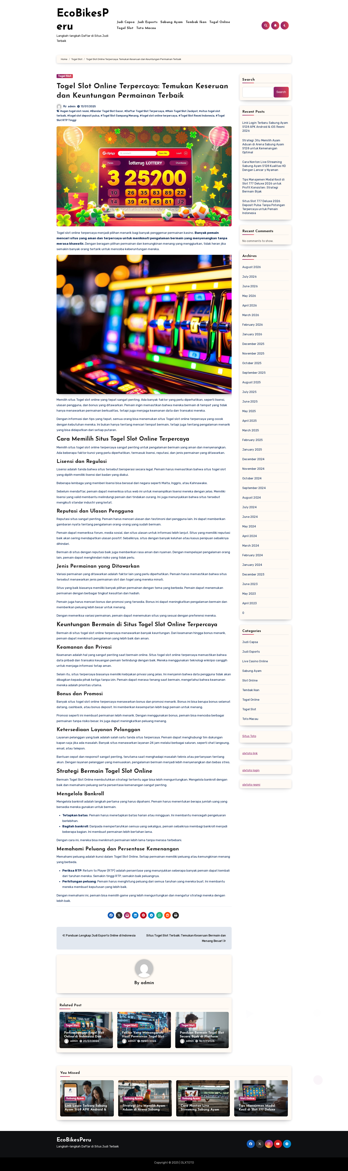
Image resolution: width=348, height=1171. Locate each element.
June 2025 (250, 401)
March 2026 (250, 315)
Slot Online (250, 680)
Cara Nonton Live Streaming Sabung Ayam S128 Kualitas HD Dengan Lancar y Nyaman (264, 166)
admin (72, 106)
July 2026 (249, 276)
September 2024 (254, 488)
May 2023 (249, 593)
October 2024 (252, 478)
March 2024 (250, 545)
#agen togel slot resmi (74, 111)
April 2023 (249, 603)
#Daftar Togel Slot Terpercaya (144, 111)
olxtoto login (251, 770)
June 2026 (250, 286)
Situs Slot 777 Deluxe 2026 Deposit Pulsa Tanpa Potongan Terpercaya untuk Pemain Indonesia (263, 207)
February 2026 (252, 324)
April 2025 (249, 420)
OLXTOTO (187, 1162)
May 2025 (249, 411)
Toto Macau (146, 28)
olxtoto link (250, 753)
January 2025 (252, 449)
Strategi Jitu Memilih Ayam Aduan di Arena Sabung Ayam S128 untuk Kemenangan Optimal (263, 146)
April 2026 (249, 305)
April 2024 (249, 536)
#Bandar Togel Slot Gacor (106, 111)
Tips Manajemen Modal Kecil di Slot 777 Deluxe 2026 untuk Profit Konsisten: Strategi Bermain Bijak (263, 185)
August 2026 (251, 267)
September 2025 (254, 372)
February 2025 (252, 440)
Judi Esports (147, 22)
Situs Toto (249, 736)
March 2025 (250, 430)
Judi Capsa (125, 22)
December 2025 (253, 344)
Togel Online (219, 22)
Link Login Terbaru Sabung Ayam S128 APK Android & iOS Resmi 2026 (265, 126)
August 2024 (251, 497)
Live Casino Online (255, 661)
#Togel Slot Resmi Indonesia (196, 115)
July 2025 (249, 392)
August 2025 (251, 382)
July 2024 (249, 507)
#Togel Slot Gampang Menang (119, 115)
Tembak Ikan (196, 22)
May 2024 (249, 526)
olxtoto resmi (251, 784)
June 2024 (250, 517)
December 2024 (253, 459)
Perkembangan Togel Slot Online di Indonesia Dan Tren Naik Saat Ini (84, 1036)
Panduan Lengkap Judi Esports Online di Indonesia (100, 935)
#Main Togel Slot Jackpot (181, 111)
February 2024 (252, 555)
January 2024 (252, 565)
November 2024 (253, 469)
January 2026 (252, 334)
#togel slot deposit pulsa (83, 115)
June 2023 (250, 584)
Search (248, 80)
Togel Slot (125, 28)
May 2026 (249, 296)
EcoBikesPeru (74, 1140)
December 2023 (253, 574)
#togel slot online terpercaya (158, 115)
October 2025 (251, 363)
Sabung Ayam (171, 22)
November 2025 (253, 353)
